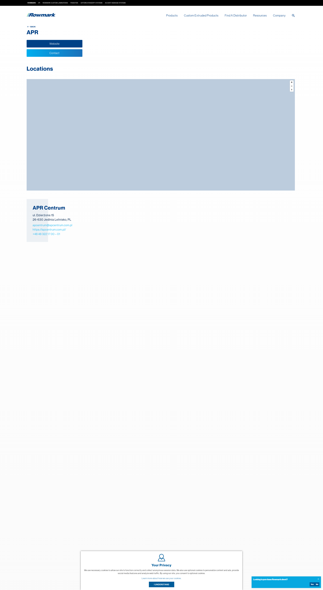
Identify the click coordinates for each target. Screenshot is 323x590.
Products (172, 15)
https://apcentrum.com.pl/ (49, 229)
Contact (54, 53)
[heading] (284, 579)
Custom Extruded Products (201, 15)
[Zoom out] (292, 86)
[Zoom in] (292, 82)
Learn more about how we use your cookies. (161, 578)
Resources (260, 15)
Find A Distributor (236, 15)
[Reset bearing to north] (292, 90)
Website (54, 43)
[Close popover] (318, 579)
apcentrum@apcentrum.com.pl (52, 225)
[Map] (161, 135)
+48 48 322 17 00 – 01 (46, 234)
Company (279, 15)
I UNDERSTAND (161, 584)
